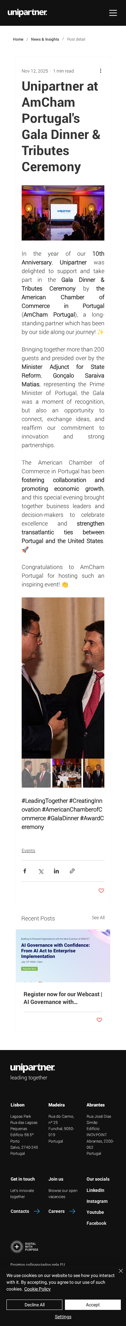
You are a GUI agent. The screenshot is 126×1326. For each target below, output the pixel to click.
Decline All (35, 1304)
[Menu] (113, 13)
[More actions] (100, 70)
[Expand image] (63, 678)
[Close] (117, 1274)
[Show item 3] (97, 773)
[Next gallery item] (96, 678)
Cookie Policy (37, 1289)
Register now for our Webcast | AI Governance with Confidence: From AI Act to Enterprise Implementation (63, 998)
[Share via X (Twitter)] (40, 871)
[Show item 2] (66, 773)
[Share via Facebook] (25, 871)
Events (28, 850)
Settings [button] (63, 1316)
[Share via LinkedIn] (56, 871)
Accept (93, 1304)
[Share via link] (72, 871)
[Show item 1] (36, 773)
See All (98, 917)
